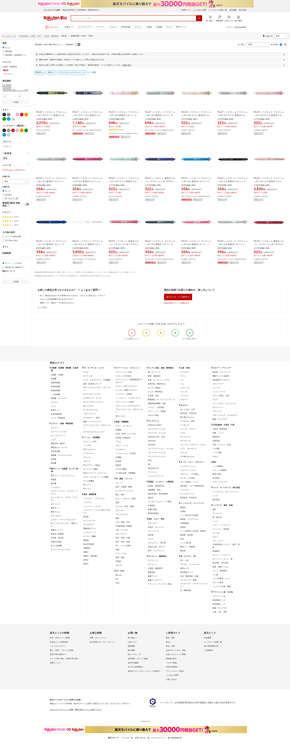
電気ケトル (55, 512)
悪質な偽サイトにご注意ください (88, 710)
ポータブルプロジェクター (94, 432)
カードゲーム (185, 437)
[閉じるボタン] (285, 54)
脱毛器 (86, 517)
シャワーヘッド (89, 532)
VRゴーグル (120, 416)
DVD (117, 583)
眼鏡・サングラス (220, 419)
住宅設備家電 (56, 414)
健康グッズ (152, 576)
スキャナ (86, 461)
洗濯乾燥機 (55, 383)
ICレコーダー (88, 406)
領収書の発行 (171, 659)
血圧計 (86, 560)
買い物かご (132, 638)
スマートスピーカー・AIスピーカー (96, 426)
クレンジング (153, 531)
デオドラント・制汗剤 (157, 543)
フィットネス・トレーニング (224, 403)
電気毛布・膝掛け (58, 443)
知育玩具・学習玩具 (188, 413)
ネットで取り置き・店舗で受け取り (64, 659)
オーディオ (87, 376)
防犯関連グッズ (219, 600)
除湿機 (53, 463)
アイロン (54, 402)
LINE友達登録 (171, 667)
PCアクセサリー (90, 449)
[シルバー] (8, 135)
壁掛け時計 (217, 474)
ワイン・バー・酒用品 (157, 411)
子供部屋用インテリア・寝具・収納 (226, 545)
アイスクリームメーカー (61, 550)
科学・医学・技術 (123, 542)
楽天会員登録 (240, 27)
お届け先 (6, 177)
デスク (215, 537)
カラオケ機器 (121, 469)
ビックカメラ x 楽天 (52, 10)
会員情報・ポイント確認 (138, 659)
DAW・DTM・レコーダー (126, 434)
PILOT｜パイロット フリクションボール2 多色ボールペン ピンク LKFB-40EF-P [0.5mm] (87, 181)
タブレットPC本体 (123, 376)
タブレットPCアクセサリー (127, 386)
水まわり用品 (153, 415)
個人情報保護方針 (211, 646)
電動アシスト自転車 (221, 376)
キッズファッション (188, 466)
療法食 (183, 551)
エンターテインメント (125, 491)
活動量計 (86, 548)
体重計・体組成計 (90, 556)
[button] (4, 87)
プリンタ (86, 457)
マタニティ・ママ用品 (189, 474)
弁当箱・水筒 (153, 396)
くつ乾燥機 (55, 394)
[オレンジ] (26, 114)
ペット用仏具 (185, 543)
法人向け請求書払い (136, 667)
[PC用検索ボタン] (199, 18)
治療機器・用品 (154, 490)
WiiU (150, 460)
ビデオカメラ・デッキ (92, 398)
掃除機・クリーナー (59, 398)
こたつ (53, 439)
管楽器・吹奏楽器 (123, 438)
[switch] (27, 204)
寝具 (214, 509)
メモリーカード (89, 414)
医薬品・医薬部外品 (156, 486)
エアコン (138, 27)
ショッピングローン (58, 646)
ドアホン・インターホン (190, 564)
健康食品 (151, 572)
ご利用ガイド (185, 10)
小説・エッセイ (122, 530)
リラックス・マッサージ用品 (159, 584)
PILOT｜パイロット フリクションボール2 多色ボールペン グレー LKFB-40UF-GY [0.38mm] (160, 244)
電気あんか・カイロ (59, 447)
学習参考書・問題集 (124, 526)
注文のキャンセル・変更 (176, 650)
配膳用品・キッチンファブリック (161, 399)
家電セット (69, 27)
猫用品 (183, 507)
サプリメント (153, 560)
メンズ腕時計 (218, 466)
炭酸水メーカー (57, 530)
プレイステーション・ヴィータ (160, 449)
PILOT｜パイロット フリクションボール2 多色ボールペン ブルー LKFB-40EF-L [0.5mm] (51, 244)
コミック (119, 483)
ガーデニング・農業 (188, 580)
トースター (55, 487)
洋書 (117, 550)
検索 (16, 102)
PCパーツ (87, 485)
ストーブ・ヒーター (59, 432)
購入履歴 (131, 650)
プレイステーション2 (156, 456)
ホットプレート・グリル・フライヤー (64, 498)
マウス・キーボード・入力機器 (96, 477)
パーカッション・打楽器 (125, 453)
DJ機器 (118, 457)
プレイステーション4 (156, 433)
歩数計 (86, 552)
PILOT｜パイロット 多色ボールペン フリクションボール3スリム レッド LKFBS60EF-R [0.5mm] (269, 244)
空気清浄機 (125, 27)
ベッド (215, 521)
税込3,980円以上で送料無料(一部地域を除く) (81, 10)
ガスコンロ (55, 504)
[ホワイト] (13, 114)
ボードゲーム (185, 441)
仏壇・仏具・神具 (220, 612)
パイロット (6, 146)
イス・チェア (218, 541)
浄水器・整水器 (57, 538)
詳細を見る (126, 65)
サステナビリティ (158, 738)
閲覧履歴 (131, 646)
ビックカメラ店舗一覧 (218, 10)
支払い (168, 642)
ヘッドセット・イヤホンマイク (128, 398)
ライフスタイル (122, 514)
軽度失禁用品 (153, 513)
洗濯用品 (216, 441)
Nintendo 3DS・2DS (156, 437)
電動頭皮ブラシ (89, 528)
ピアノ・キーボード (124, 426)
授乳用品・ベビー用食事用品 (192, 486)
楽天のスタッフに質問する (178, 297)
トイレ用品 (217, 452)
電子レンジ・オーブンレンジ (62, 476)
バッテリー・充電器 (124, 394)
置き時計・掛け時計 (221, 563)
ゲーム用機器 (88, 481)
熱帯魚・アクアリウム (189, 519)
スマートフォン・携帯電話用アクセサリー (129, 381)
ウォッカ (183, 392)
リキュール (184, 388)
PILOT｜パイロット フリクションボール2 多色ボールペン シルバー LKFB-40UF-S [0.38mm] (233, 244)
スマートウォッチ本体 (125, 402)
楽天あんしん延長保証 (59, 642)
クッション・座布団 (221, 529)
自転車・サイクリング (222, 372)
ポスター (119, 565)
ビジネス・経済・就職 (125, 506)
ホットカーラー (89, 521)
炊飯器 (53, 479)
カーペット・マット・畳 (222, 559)
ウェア (215, 399)
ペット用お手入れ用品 (189, 515)
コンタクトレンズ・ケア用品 (159, 502)
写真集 (118, 561)
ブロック (183, 452)
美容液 (150, 535)
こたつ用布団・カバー (222, 579)
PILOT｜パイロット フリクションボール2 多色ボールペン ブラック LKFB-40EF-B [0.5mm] (233, 181)
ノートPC (87, 446)
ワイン (183, 376)
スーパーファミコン (156, 476)
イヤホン (112, 27)
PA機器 (118, 430)
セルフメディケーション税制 (61, 710)
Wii (149, 464)
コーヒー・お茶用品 (156, 407)
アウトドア (217, 411)
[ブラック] (4, 114)
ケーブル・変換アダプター (126, 390)
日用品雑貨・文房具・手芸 (30, 36)
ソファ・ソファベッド (222, 525)
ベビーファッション (188, 470)
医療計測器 (152, 509)
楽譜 (117, 502)
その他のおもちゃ (187, 456)
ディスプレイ (88, 453)
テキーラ (183, 399)
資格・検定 (120, 557)
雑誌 (117, 518)
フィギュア (184, 425)
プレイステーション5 (156, 429)
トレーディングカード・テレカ (193, 445)
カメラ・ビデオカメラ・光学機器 (96, 380)
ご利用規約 (208, 650)
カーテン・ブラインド (222, 555)
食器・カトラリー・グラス (159, 380)
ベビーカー (184, 490)
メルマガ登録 (171, 663)
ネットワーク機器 (90, 469)
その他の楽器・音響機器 (125, 473)
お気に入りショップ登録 (176, 654)
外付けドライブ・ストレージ (95, 473)
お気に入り (132, 642)
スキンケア (152, 523)
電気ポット (55, 508)
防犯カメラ (184, 568)
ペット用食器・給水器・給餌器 (193, 531)
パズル (183, 433)
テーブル (216, 533)
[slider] (2, 91)
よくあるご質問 (200, 10)
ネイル (150, 539)
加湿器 (53, 459)
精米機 (53, 483)
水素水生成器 (56, 542)
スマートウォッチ (220, 482)
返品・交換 (170, 646)
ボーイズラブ (121, 534)
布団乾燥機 (55, 390)
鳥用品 (183, 527)
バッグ (215, 496)
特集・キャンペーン (98, 638)
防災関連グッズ (186, 572)
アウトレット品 (219, 596)
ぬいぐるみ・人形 (187, 409)
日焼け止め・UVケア (156, 547)
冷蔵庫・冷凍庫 (57, 375)
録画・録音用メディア (92, 384)
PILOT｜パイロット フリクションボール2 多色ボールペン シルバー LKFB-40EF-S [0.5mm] (51, 181)
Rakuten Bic (55, 18)
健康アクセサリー (155, 580)
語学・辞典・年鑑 (123, 538)
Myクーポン (132, 654)
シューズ (216, 388)
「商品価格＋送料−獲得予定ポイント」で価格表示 (53, 44)
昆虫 (182, 539)
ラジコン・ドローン (188, 429)
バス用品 (216, 449)
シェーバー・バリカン (92, 506)
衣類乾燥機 (55, 387)
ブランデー (184, 396)
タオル (215, 456)
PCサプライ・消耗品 (91, 465)
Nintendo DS (153, 468)
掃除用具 (216, 437)
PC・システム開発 (123, 546)
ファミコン (152, 472)
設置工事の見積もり (58, 654)
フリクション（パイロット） (14, 170)
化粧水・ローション (156, 527)
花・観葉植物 (185, 590)
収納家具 (216, 551)
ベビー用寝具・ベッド (189, 482)
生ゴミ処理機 (56, 546)
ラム (182, 384)
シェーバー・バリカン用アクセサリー (96, 511)
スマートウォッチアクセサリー (128, 406)
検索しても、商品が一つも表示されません (57, 303)
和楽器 (118, 465)
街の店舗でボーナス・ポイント (102, 642)
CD (117, 579)
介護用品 (151, 505)
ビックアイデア (84, 27)
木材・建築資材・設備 (189, 576)
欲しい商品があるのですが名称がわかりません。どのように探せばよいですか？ (72, 295)
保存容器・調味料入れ (157, 384)
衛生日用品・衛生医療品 (158, 494)
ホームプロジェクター (92, 394)
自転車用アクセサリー (222, 380)
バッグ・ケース (219, 392)
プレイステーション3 (156, 452)
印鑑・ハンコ (218, 433)
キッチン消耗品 (154, 388)
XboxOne (152, 441)
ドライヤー (100, 27)
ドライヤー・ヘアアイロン (94, 499)
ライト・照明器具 (58, 418)
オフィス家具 (218, 582)
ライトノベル (121, 553)
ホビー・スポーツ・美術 (125, 499)
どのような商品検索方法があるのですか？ (57, 299)
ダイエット (152, 564)
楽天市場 (242, 10)
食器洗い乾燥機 (57, 534)
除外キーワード (8, 271)
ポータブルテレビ (90, 410)
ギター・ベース (122, 446)
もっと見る (42, 307)
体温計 (86, 564)
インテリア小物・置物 (222, 586)
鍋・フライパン (154, 372)
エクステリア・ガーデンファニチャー (193, 585)
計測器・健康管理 (155, 568)
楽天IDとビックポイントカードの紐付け (144, 671)
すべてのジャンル (9, 36)
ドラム (118, 442)
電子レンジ (180, 27)
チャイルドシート (187, 494)
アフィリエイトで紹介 (175, 671)
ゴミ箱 (215, 575)
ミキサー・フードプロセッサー (63, 520)
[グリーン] (4, 119)
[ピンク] (17, 114)
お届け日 (6, 187)
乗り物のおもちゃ (187, 417)
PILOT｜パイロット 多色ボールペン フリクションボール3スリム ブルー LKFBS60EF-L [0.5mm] (160, 181)
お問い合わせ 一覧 (142, 738)
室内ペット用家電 (187, 547)
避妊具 (150, 498)
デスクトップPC (90, 442)
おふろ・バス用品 (187, 478)
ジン (182, 380)
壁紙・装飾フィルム (221, 567)
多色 (5, 158)
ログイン (230, 27)
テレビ (169, 27)
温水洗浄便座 (88, 544)
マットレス (217, 513)
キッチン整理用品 (155, 392)
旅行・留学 (120, 495)
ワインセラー (56, 516)
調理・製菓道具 (154, 376)
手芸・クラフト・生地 (222, 445)
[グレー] (8, 114)
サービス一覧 (127, 738)
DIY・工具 (184, 560)
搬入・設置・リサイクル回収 (61, 650)
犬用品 (183, 511)
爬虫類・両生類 (186, 535)
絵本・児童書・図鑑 (124, 487)
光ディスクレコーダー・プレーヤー (96, 388)
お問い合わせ (171, 679)
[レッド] (22, 114)
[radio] (3, 47)
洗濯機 (159, 27)
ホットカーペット (58, 436)
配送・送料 (170, 638)
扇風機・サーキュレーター (61, 455)
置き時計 (216, 478)
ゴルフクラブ (218, 384)
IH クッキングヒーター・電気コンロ (64, 524)
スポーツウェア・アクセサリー (225, 415)
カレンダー (120, 510)
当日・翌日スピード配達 (60, 638)
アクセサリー (121, 449)
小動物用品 (184, 523)
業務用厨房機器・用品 (157, 403)
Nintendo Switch (154, 425)
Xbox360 (151, 445)
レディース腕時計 (220, 470)
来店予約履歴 (133, 663)
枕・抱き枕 (217, 517)
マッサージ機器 (89, 536)
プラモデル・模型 (187, 421)
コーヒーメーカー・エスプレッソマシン (64, 492)
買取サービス (55, 663)
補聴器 (86, 540)
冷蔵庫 (149, 27)
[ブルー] (8, 119)
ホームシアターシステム (93, 402)
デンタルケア (88, 524)
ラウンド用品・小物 (221, 396)
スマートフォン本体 (124, 372)
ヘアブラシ (87, 502)
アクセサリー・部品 (91, 418)
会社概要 (233, 10)
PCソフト (87, 489)
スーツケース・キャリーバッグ (225, 492)
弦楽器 (118, 461)
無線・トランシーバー (92, 422)
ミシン (53, 406)
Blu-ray (118, 575)
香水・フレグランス (156, 551)
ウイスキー (184, 372)
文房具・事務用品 (51, 36)
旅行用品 (216, 500)
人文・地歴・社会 (123, 522)
